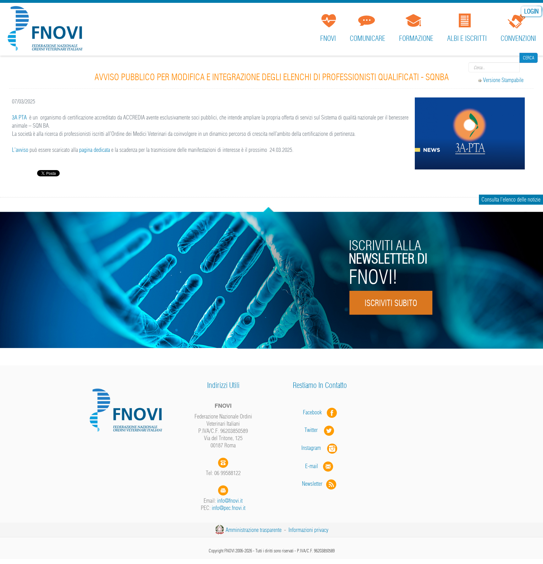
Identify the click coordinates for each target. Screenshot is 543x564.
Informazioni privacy (308, 530)
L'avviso (21, 149)
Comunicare (367, 38)
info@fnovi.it (230, 500)
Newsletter (314, 483)
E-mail (311, 465)
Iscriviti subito (391, 303)
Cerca (528, 67)
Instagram (314, 447)
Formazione (416, 38)
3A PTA (19, 117)
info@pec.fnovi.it (228, 507)
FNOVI (328, 38)
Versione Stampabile (503, 80)
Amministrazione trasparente (254, 530)
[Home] (47, 30)
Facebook (314, 412)
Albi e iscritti (467, 38)
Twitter (314, 430)
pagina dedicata (94, 149)
